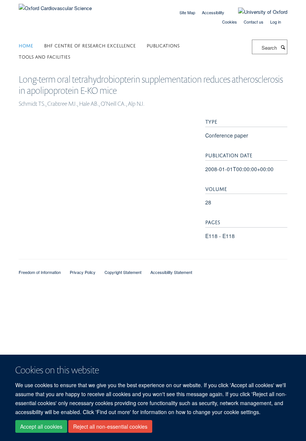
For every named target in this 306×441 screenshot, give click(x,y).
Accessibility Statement (171, 272)
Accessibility (213, 12)
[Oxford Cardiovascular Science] (55, 5)
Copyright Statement (122, 272)
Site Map (187, 12)
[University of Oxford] (257, 11)
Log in (275, 22)
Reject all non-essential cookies (110, 426)
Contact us (253, 22)
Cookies (229, 22)
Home (26, 45)
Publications (163, 45)
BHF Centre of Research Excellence (90, 45)
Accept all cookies (41, 426)
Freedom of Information (40, 272)
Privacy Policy (83, 272)
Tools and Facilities (44, 56)
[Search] (283, 47)
